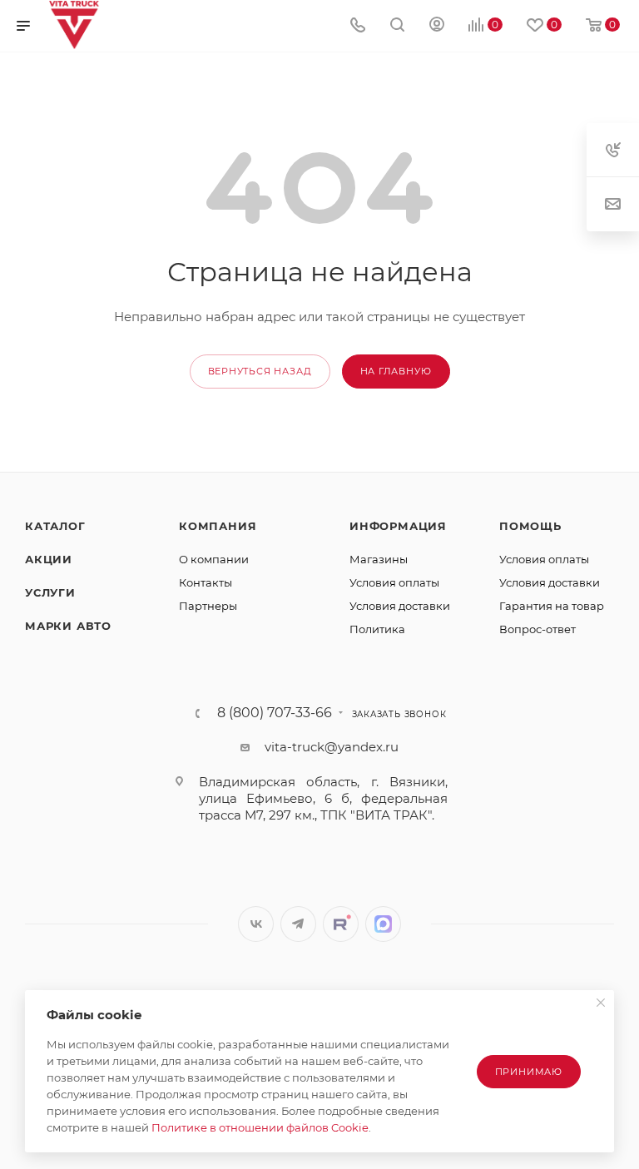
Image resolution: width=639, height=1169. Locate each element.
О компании (214, 559)
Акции (48, 559)
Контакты (205, 582)
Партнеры (208, 605)
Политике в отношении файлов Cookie (260, 1127)
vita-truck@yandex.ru (332, 747)
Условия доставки (399, 605)
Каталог (55, 525)
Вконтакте (256, 924)
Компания (217, 525)
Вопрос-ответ (537, 629)
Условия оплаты (394, 582)
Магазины (378, 559)
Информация (398, 525)
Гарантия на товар (551, 605)
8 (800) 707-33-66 (274, 713)
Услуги (50, 592)
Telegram (298, 924)
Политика (377, 629)
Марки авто (68, 625)
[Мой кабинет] (436, 26)
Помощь (530, 525)
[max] (383, 924)
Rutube (341, 924)
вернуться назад (260, 371)
